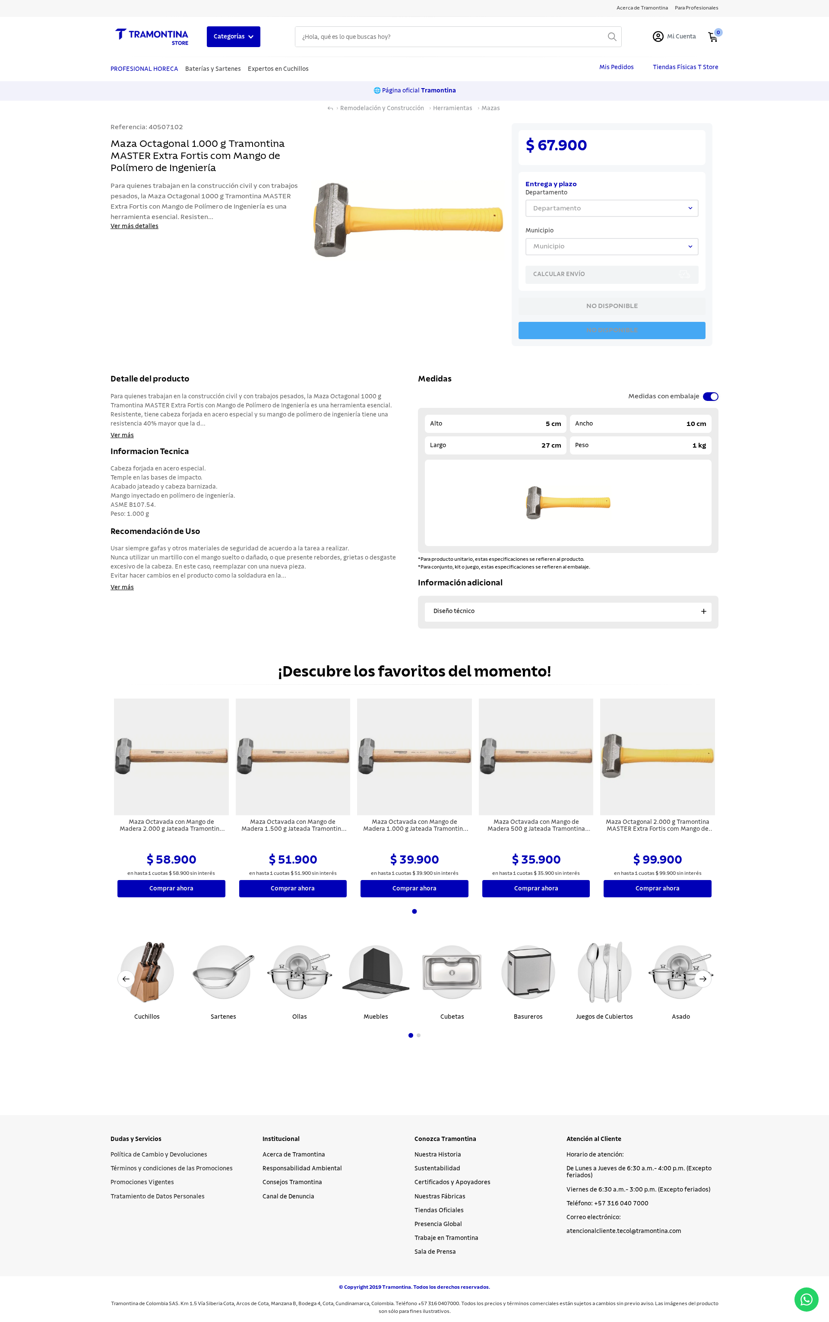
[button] (410, 1035)
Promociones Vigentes (142, 1182)
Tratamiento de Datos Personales (158, 1197)
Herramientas (452, 108)
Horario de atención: (595, 1155)
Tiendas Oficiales (439, 1211)
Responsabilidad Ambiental (302, 1169)
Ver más (122, 435)
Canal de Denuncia (288, 1197)
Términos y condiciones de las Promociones (172, 1169)
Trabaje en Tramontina (446, 1238)
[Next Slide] (703, 979)
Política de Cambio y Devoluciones (159, 1155)
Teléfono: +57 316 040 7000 (607, 1204)
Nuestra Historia (437, 1155)
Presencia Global (438, 1224)
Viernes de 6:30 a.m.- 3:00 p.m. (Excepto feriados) (638, 1190)
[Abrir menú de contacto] (806, 1299)
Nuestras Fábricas (439, 1197)
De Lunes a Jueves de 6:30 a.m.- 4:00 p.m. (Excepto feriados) (639, 1172)
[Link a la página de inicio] (330, 108)
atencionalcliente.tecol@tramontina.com (623, 1231)
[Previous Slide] (126, 979)
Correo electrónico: (593, 1217)
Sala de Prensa (435, 1252)
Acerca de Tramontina (294, 1155)
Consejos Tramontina (292, 1182)
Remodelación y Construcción (382, 108)
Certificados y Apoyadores (452, 1182)
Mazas (490, 108)
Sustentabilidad (437, 1169)
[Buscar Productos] (612, 37)
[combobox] (458, 36)
